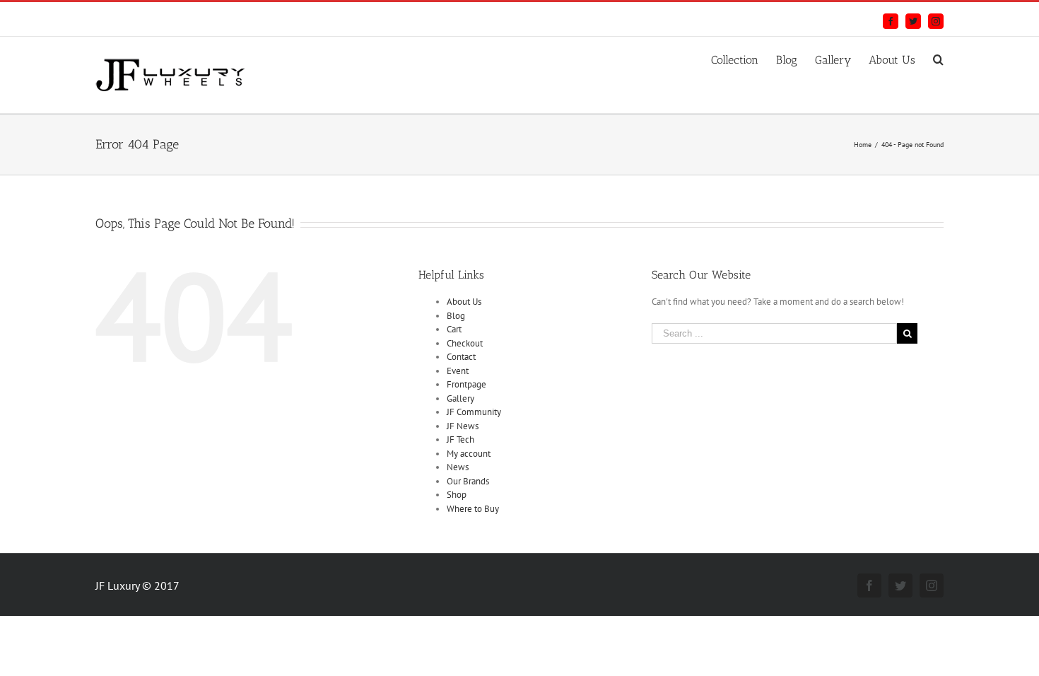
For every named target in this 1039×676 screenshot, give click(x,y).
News (458, 467)
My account (469, 454)
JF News (463, 426)
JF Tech (460, 439)
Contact (461, 357)
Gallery (460, 398)
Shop (456, 495)
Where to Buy (473, 509)
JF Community (474, 412)
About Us (464, 302)
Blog (456, 316)
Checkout (465, 343)
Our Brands (468, 481)
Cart (454, 329)
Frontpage (466, 384)
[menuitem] (743, 58)
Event (458, 371)
